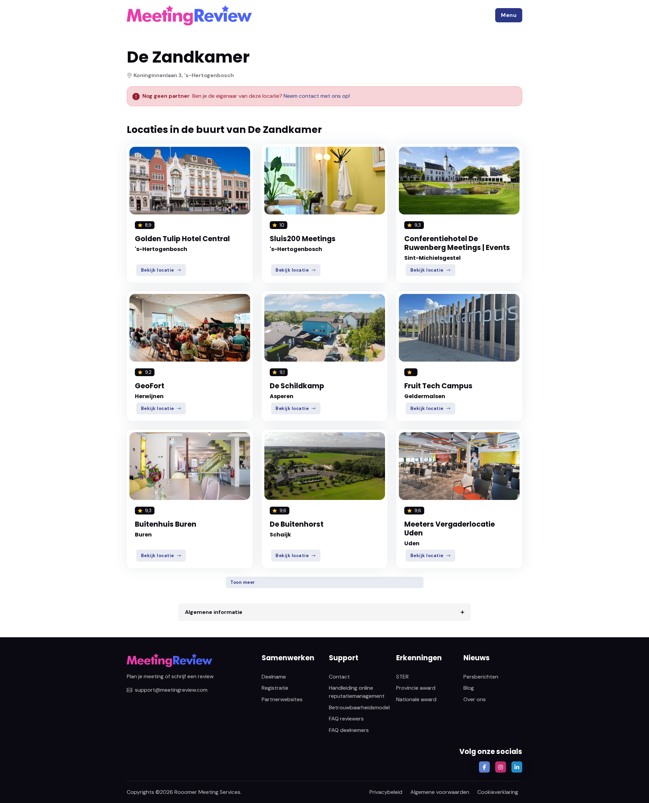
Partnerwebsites (282, 699)
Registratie (275, 687)
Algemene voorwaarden (439, 792)
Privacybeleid (385, 792)
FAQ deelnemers (349, 730)
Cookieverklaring (497, 792)
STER (402, 676)
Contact (339, 676)
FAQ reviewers (346, 718)
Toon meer (242, 582)
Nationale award (416, 699)
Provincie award (415, 687)
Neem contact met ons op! (317, 95)
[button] (508, 15)
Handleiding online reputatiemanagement (357, 691)
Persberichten (480, 676)
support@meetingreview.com (171, 689)
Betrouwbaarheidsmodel (359, 707)
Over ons (474, 699)
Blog (468, 687)
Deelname (274, 676)
